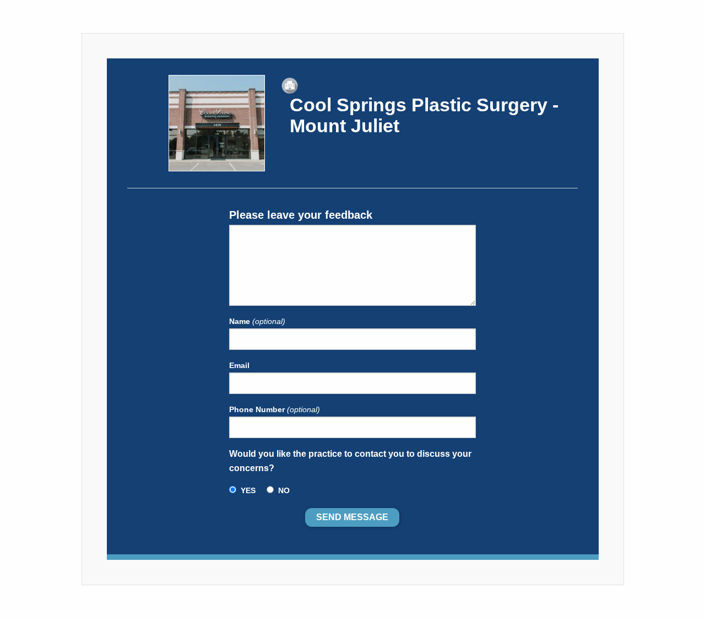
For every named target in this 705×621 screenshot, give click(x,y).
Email (239, 365)
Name (257, 321)
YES (248, 490)
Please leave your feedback (300, 215)
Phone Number (274, 409)
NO (284, 490)
